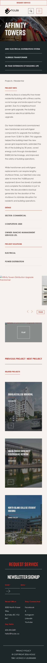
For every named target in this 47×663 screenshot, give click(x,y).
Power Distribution (14, 261)
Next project (34, 358)
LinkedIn (28, 618)
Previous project (15, 358)
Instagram (29, 615)
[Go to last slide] (26, 312)
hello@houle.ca (12, 633)
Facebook (29, 607)
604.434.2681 (10, 630)
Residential (19, 81)
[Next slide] (33, 312)
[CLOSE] (31, 11)
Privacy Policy (23, 651)
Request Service (23, 3)
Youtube (29, 622)
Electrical (10, 253)
